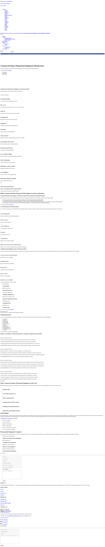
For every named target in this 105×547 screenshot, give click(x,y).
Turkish (6, 21)
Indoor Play (2, 504)
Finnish (6, 18)
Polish (6, 16)
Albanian (6, 27)
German (6, 23)
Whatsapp (10, 70)
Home (2, 53)
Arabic (6, 19)
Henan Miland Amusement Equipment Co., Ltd (15, 515)
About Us (2, 489)
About (1, 5)
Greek (6, 20)
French (6, 14)
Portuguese (7, 12)
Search (12, 51)
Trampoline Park (3, 499)
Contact (4, 5)
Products (1, 491)
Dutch (6, 25)
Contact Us (6, 517)
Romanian (6, 26)
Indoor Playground (3, 501)
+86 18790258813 (8, 1)
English (4, 9)
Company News (3, 493)
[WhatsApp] (1, 32)
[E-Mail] (2, 32)
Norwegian (7, 22)
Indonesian (7, 17)
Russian (6, 13)
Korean (6, 29)
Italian (6, 24)
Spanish (6, 11)
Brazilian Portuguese (8, 15)
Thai (5, 28)
